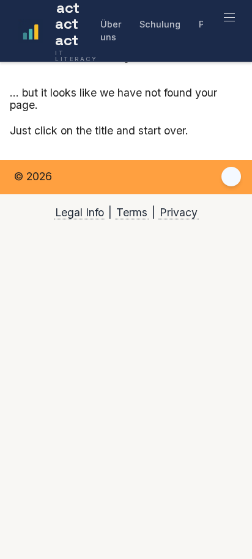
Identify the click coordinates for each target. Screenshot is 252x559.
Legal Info (79, 212)
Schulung (159, 24)
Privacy (179, 212)
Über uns (111, 30)
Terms (131, 212)
